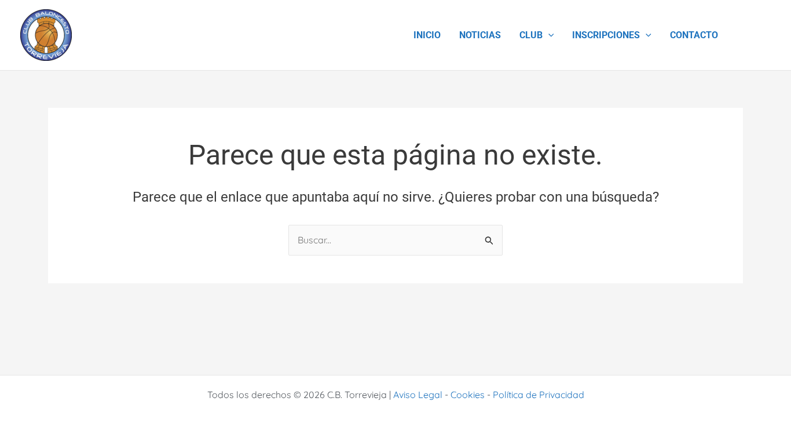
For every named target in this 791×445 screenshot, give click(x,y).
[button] (548, 35)
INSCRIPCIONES (606, 35)
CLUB (531, 35)
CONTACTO (694, 35)
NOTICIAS (480, 35)
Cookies (468, 394)
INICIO (427, 35)
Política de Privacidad (538, 394)
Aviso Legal (417, 394)
